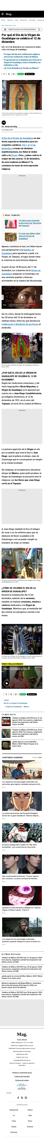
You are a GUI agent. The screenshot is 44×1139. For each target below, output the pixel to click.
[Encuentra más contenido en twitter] (8, 74)
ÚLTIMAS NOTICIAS (11, 954)
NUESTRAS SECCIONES (22, 1104)
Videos (30, 1110)
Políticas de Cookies (22, 1080)
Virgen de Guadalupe (14, 707)
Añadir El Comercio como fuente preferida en (22, 29)
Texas (16, 20)
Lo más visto (9, 714)
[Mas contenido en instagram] (26, 1098)
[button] (7, 683)
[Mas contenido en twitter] (22, 1098)
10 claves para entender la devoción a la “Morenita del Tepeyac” (30, 223)
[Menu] (4, 14)
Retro (30, 1121)
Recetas (30, 1127)
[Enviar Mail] (3, 126)
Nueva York (23, 20)
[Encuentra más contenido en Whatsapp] (13, 74)
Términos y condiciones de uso (22, 1073)
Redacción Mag (11, 127)
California (10, 20)
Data (30, 1115)
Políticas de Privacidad (22, 1076)
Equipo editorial (22, 1039)
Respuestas (14, 1110)
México (26, 707)
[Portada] (22, 1038)
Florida (3, 20)
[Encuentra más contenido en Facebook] (4, 74)
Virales (13, 1127)
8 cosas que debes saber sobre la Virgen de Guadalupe (29, 236)
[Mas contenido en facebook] (18, 1098)
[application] (22, 677)
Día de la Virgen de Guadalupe (15, 703)
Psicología (32, 20)
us (14, 1115)
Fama (14, 1121)
